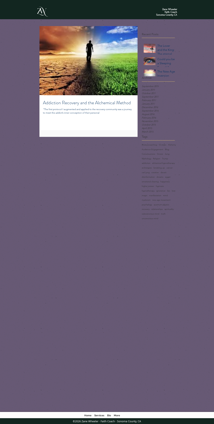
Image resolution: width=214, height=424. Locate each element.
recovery (146, 209)
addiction (146, 163)
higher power (148, 186)
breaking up (159, 167)
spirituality (169, 209)
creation (155, 172)
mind (165, 195)
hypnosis (160, 186)
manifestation (155, 195)
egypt (167, 177)
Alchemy (172, 144)
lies (168, 190)
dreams (159, 177)
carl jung (146, 172)
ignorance (160, 190)
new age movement (161, 200)
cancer (170, 167)
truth (163, 213)
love (173, 190)
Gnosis (160, 154)
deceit (163, 172)
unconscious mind (150, 218)
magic (144, 195)
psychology (147, 204)
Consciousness (148, 154)
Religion (156, 158)
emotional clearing (150, 181)
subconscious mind (150, 213)
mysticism (146, 200)
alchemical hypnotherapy (163, 163)
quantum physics (161, 204)
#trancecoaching (149, 144)
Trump (165, 158)
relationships (157, 209)
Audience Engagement (152, 149)
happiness (165, 181)
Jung (167, 154)
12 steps (162, 144)
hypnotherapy (148, 190)
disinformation (148, 177)
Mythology (146, 158)
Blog (167, 149)
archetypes (147, 167)
